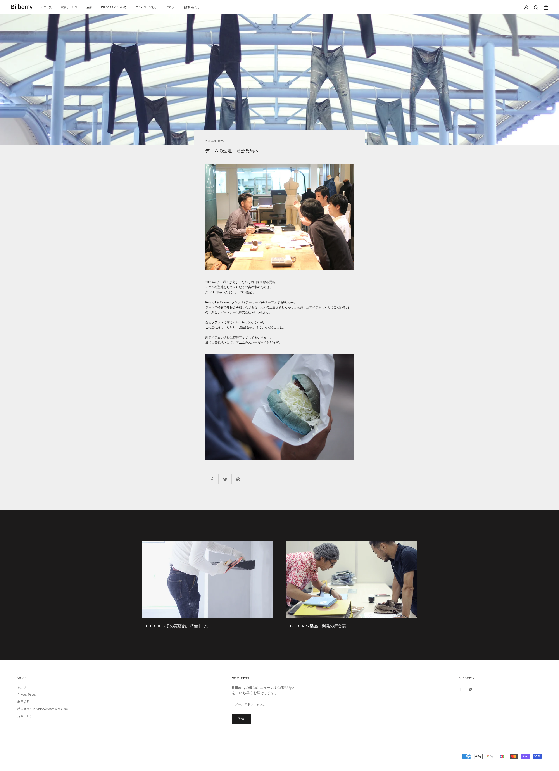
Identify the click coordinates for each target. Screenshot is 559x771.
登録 (241, 718)
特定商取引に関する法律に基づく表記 (43, 709)
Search (22, 687)
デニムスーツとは (146, 7)
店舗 (89, 7)
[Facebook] (460, 688)
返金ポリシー (26, 716)
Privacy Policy (26, 695)
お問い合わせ (192, 7)
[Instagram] (470, 688)
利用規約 (23, 702)
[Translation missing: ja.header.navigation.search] (536, 7)
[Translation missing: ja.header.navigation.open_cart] (546, 7)
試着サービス (69, 7)
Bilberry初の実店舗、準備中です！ (180, 626)
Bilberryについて (113, 7)
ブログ (170, 7)
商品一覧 (46, 7)
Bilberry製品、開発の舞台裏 (318, 626)
